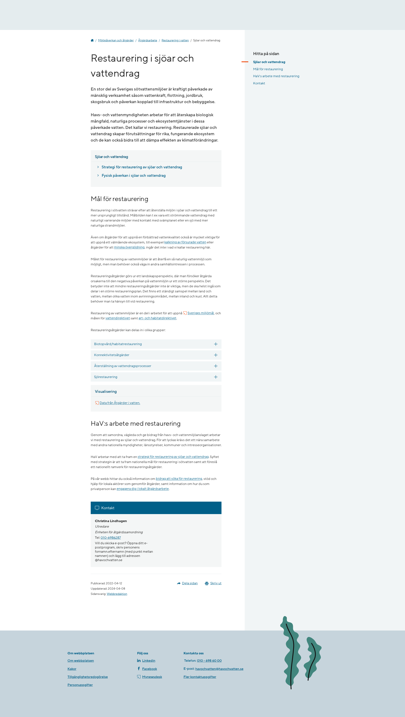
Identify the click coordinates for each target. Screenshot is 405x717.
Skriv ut (215, 583)
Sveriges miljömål (201, 313)
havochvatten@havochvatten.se (219, 669)
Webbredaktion (117, 594)
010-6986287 (111, 538)
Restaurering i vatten (175, 40)
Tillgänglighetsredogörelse (88, 677)
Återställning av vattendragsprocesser (122, 366)
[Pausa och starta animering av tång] (307, 653)
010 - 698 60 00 (209, 661)
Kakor (72, 669)
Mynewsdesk (152, 677)
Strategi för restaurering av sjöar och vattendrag (142, 167)
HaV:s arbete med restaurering (276, 76)
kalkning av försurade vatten (185, 242)
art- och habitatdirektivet (157, 318)
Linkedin (148, 661)
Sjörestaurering (105, 377)
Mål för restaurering (268, 69)
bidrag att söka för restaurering (179, 479)
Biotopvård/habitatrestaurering (118, 344)
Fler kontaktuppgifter (200, 677)
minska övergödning (129, 247)
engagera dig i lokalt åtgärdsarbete (143, 489)
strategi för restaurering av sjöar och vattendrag (173, 457)
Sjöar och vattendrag (269, 62)
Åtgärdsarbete (147, 40)
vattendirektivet (117, 318)
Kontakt (259, 83)
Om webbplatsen (81, 661)
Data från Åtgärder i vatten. (120, 403)
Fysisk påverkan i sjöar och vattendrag (134, 175)
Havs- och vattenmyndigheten (92, 40)
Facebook (149, 669)
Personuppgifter (80, 685)
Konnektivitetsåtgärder (111, 355)
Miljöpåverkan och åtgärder (116, 40)
